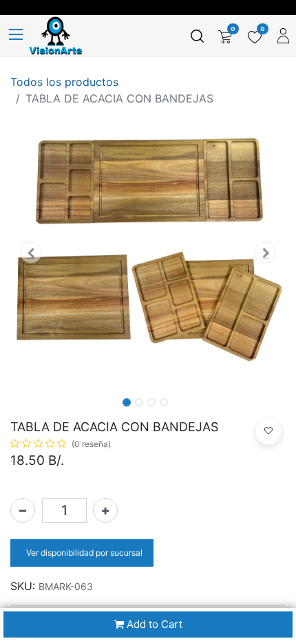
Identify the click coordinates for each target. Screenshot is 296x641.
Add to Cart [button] (153, 624)
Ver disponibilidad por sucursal (83, 552)
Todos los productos (64, 82)
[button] (31, 252)
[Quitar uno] (22, 510)
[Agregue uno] (105, 510)
